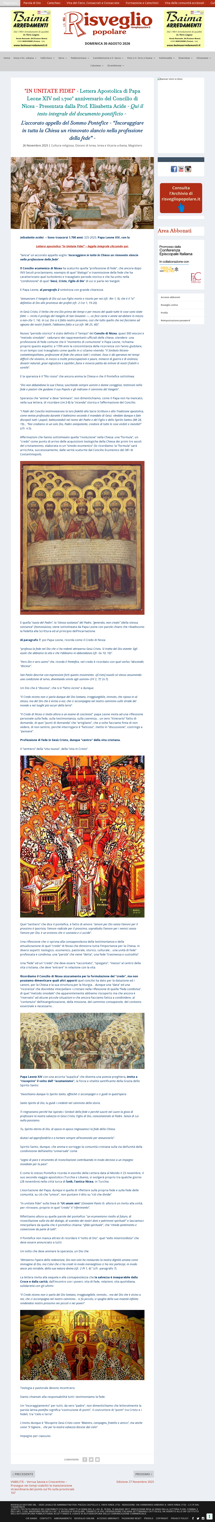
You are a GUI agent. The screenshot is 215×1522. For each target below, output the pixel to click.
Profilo (164, 312)
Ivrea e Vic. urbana (24, 58)
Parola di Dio (32, 3)
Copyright (162, 1518)
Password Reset (131, 1518)
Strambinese (114, 65)
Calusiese (96, 65)
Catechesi (53, 3)
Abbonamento (63, 1518)
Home (7, 58)
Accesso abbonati (170, 297)
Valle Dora (46, 58)
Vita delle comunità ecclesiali (184, 3)
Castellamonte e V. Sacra (107, 58)
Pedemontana (78, 58)
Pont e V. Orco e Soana (139, 58)
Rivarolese (184, 58)
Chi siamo (31, 1518)
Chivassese (202, 58)
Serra (61, 58)
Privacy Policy (179, 1518)
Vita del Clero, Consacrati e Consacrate (93, 3)
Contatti (45, 1518)
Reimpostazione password (175, 320)
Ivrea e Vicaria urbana (112, 145)
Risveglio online (169, 304)
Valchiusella (165, 58)
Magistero (10, 3)
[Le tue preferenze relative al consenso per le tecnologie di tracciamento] (209, 1516)
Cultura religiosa (62, 145)
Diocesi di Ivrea (85, 145)
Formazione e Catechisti (142, 3)
